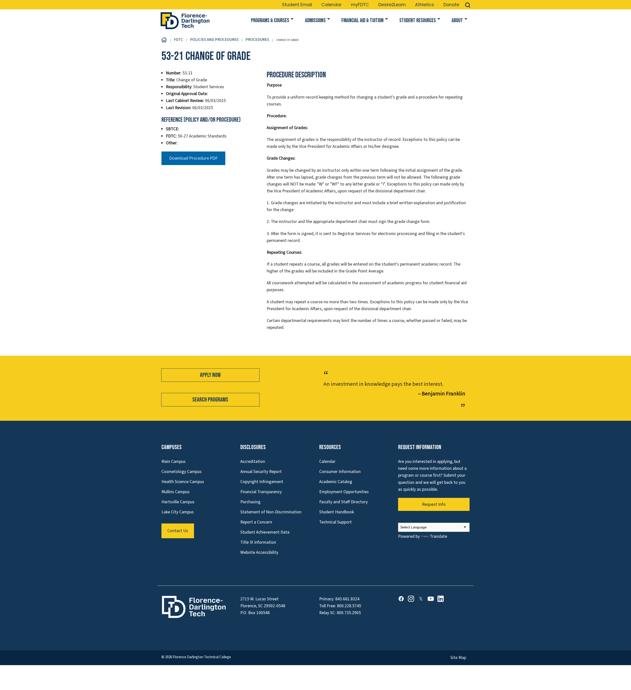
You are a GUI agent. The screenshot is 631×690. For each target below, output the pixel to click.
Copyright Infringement (261, 482)
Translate (438, 536)
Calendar (331, 5)
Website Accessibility (259, 552)
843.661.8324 (347, 599)
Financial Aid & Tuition (362, 20)
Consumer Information (340, 472)
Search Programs (210, 399)
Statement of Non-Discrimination (270, 512)
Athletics (424, 5)
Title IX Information (258, 542)
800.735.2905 (349, 613)
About (457, 20)
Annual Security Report (261, 472)
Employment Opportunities (344, 492)
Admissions (315, 20)
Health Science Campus (182, 482)
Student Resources (417, 20)
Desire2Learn (392, 5)
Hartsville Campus (177, 502)
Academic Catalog (335, 482)
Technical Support (335, 522)
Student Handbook (336, 512)
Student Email (297, 5)
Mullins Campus (175, 492)
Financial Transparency (261, 492)
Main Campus (173, 461)
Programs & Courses (270, 20)
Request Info (434, 504)
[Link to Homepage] (185, 21)
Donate (451, 5)
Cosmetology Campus (181, 472)
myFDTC (360, 5)
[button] (468, 4)
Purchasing (250, 502)
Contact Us (177, 531)
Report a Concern (256, 522)
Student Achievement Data (264, 532)
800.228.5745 (349, 606)
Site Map (458, 658)
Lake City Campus (177, 512)
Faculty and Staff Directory (343, 502)
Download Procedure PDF (193, 158)
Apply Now (210, 375)
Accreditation (252, 461)
